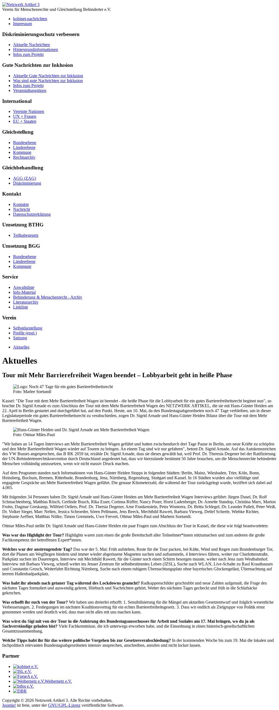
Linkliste (20, 307)
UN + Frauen (24, 116)
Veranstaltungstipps (29, 90)
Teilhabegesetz (25, 235)
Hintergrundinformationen (35, 49)
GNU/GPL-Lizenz (64, 705)
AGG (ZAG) (24, 178)
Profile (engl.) (25, 333)
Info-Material (24, 292)
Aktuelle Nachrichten (31, 44)
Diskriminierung (27, 183)
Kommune (22, 152)
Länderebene (24, 147)
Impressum (22, 23)
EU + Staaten (24, 121)
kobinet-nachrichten (30, 18)
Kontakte (21, 204)
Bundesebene (24, 142)
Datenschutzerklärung (32, 214)
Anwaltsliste (23, 287)
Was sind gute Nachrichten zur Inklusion (48, 80)
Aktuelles (21, 347)
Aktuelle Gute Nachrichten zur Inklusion (48, 75)
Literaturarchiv (25, 302)
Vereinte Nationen (28, 111)
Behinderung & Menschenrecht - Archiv (47, 297)
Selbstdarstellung (27, 328)
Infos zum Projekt (28, 54)
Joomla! (9, 705)
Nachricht (21, 209)
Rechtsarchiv (24, 157)
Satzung (20, 337)
